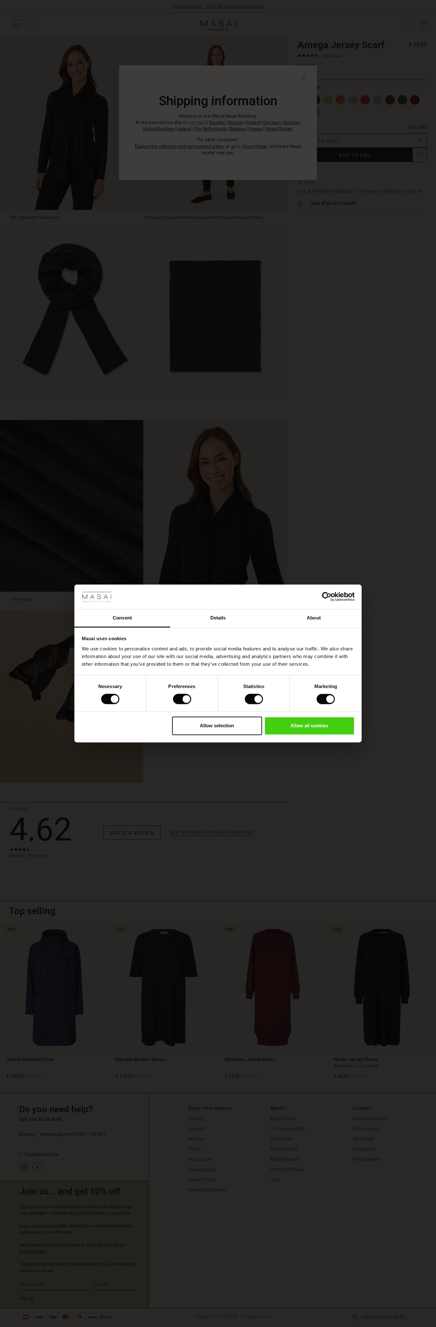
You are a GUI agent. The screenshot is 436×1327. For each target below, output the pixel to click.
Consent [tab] (122, 617)
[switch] (182, 699)
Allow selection (217, 725)
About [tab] (314, 617)
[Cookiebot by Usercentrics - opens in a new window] (327, 597)
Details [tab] (218, 617)
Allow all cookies (309, 725)
